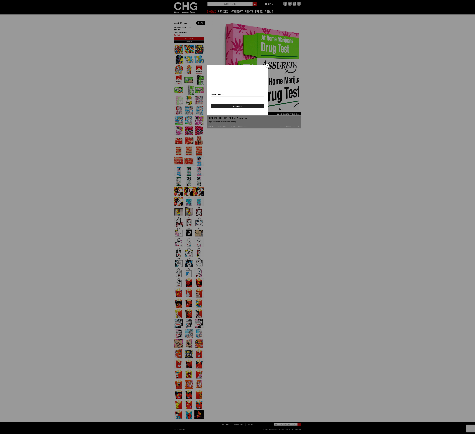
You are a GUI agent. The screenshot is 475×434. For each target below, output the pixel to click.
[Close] (267, 66)
